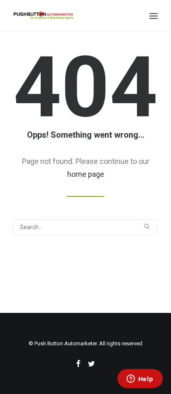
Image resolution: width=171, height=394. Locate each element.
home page (85, 174)
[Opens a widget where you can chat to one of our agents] (140, 379)
